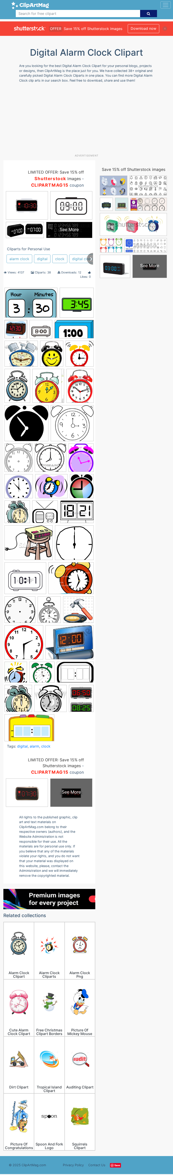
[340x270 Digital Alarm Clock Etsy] (71, 580)
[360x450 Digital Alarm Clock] (81, 700)
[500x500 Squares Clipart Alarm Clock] (42, 674)
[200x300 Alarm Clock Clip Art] (17, 388)
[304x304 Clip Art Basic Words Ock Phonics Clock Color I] (16, 331)
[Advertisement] (88, 119)
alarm (34, 746)
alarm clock (19, 259)
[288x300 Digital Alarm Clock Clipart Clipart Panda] (45, 514)
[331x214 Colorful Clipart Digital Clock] (31, 305)
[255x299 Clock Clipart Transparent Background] (81, 488)
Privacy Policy (73, 1165)
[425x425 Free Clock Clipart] (20, 612)
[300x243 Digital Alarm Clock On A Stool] (28, 545)
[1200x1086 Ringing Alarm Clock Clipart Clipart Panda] (21, 356)
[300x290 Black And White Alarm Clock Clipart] (50, 700)
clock (59, 259)
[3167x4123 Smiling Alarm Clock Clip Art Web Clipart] (51, 355)
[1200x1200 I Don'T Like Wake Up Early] (78, 612)
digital (42, 259)
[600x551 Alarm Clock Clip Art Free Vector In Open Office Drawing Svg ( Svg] (26, 425)
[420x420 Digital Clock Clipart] (76, 304)
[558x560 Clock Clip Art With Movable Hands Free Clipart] (19, 488)
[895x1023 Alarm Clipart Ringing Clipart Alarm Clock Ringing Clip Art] (18, 700)
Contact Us (96, 1165)
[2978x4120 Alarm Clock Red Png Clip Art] (80, 387)
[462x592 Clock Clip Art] (81, 459)
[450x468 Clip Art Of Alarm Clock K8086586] (50, 460)
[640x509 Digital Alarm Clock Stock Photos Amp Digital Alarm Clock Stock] (76, 514)
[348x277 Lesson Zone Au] (69, 644)
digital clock (82, 259)
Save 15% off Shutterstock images (133, 169)
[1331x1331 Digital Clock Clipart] (74, 545)
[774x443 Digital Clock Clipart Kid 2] (74, 331)
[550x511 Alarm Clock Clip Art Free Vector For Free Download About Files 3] (72, 425)
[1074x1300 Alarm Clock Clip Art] (48, 388)
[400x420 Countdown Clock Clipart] (17, 514)
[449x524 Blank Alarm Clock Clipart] (18, 460)
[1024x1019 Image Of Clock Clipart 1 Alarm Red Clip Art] (24, 644)
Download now (143, 28)
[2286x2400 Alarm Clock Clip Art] (79, 355)
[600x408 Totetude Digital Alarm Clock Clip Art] (75, 674)
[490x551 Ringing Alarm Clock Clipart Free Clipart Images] (16, 674)
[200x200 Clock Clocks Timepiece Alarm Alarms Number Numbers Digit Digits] (41, 331)
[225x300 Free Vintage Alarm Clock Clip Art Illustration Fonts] (49, 612)
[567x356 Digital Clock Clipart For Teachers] (29, 730)
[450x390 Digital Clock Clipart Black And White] (25, 580)
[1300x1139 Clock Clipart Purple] (51, 488)
